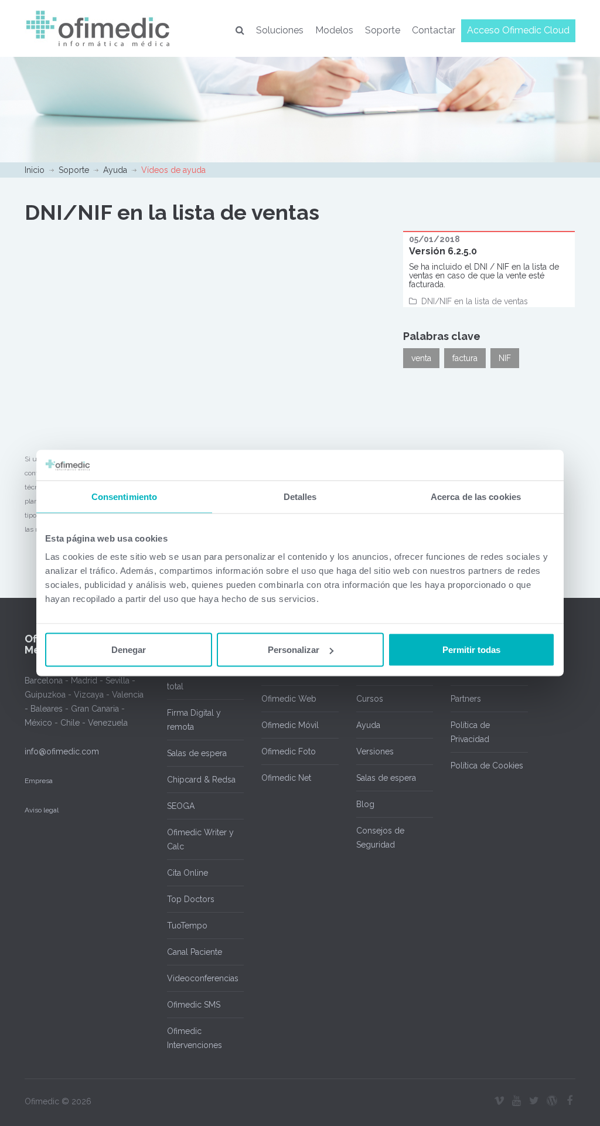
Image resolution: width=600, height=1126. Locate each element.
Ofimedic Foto (288, 751)
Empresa (39, 781)
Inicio (35, 170)
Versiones (375, 751)
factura (465, 358)
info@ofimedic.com (62, 751)
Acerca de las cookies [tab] (476, 496)
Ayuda (115, 170)
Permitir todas (471, 650)
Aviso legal (42, 810)
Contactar (433, 30)
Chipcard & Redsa (201, 779)
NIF (505, 358)
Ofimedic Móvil (290, 725)
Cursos (369, 698)
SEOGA (181, 806)
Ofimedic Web (288, 698)
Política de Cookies (487, 765)
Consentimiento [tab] (124, 496)
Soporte (382, 30)
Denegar (128, 650)
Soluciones (280, 30)
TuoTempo (187, 925)
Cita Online (187, 872)
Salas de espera (197, 753)
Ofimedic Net (286, 778)
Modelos (334, 30)
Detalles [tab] (300, 496)
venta (421, 358)
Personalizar (293, 650)
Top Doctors (190, 899)
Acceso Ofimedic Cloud (518, 30)
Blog (365, 804)
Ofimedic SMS (193, 1004)
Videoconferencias (202, 978)
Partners (466, 698)
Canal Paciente (194, 952)
